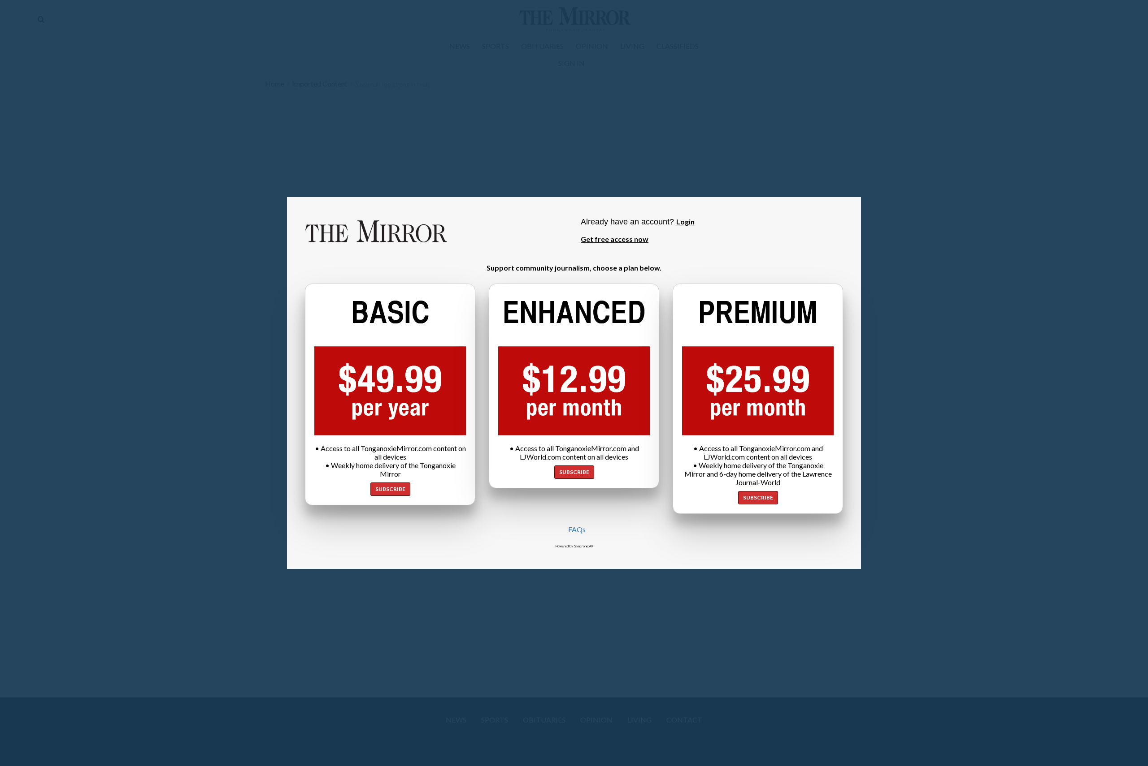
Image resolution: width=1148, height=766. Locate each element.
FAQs (577, 529)
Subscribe (390, 489)
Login (685, 221)
